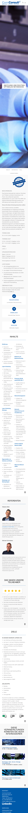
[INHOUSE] (14, 321)
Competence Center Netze (8, 526)
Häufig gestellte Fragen (7, 810)
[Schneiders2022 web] (8, 548)
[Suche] (22, 2)
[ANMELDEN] (14, 309)
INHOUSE (14, 325)
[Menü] (25, 2)
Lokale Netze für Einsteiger (9, 747)
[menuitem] (22, 2)
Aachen (14, 235)
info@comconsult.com (10, 801)
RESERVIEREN (14, 300)
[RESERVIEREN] (14, 296)
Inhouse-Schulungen (6, 812)
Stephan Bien (6, 507)
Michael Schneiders (7, 540)
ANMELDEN (14, 312)
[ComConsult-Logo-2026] (11, 2)
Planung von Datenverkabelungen (11, 778)
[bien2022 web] (8, 514)
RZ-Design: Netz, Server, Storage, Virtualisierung (11, 762)
